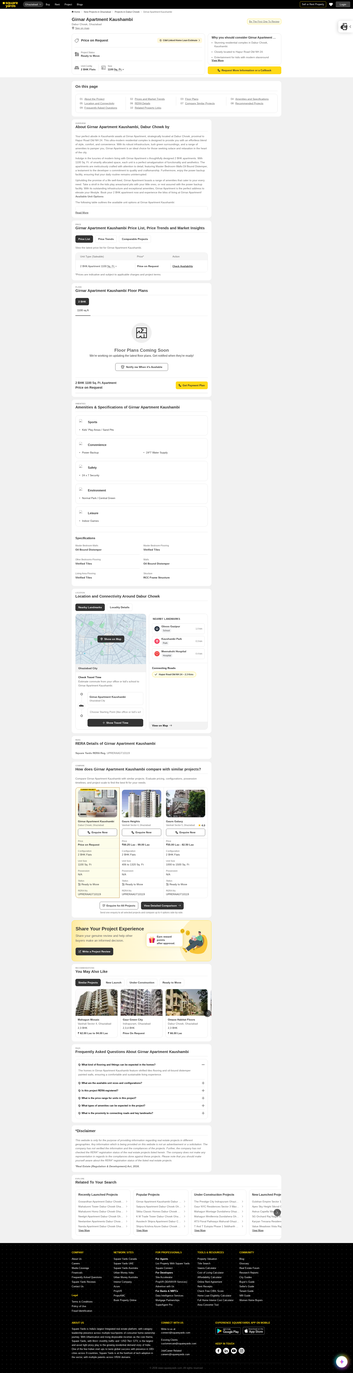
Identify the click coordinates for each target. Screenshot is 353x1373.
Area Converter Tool (208, 1304)
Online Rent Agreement (209, 1281)
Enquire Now (100, 832)
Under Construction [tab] (142, 982)
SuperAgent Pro (164, 1304)
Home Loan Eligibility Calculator (214, 1295)
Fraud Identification (82, 1310)
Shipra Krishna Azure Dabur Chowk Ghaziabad (159, 1226)
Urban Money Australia (126, 1277)
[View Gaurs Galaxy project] (185, 803)
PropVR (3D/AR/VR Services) (171, 1281)
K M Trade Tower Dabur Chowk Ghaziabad (159, 1216)
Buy (48, 4)
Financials (77, 1272)
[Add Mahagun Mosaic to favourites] (113, 993)
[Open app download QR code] (345, 26)
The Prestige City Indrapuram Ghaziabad (217, 1201)
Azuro (117, 1286)
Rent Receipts (205, 1286)
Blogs (80, 4)
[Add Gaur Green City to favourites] (158, 993)
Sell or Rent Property (313, 4)
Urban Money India (124, 1272)
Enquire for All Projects (120, 905)
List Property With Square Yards (173, 1263)
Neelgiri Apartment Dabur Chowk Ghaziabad (101, 1216)
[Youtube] (234, 1351)
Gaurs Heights (131, 821)
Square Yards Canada (125, 1259)
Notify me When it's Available (144, 367)
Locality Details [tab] (119, 607)
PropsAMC (119, 1295)
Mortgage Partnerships (168, 1300)
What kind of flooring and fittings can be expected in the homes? (119, 1064)
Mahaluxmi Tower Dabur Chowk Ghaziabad (101, 1206)
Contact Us (78, 1286)
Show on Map (112, 639)
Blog (241, 1259)
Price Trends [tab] (106, 239)
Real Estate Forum (249, 1268)
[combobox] (115, 712)
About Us (77, 1259)
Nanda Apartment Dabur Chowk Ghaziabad (101, 1226)
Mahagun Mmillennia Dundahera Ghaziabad (217, 1216)
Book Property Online (125, 1300)
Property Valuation (207, 1259)
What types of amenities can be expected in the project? (113, 1105)
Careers (76, 1263)
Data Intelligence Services (169, 1295)
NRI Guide (244, 1295)
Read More (81, 212)
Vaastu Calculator (206, 1268)
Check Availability (182, 266)
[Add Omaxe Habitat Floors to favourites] (203, 993)
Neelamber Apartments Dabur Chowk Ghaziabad (101, 1221)
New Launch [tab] (114, 982)
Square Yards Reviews (84, 1281)
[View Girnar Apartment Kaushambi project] (97, 803)
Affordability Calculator (209, 1277)
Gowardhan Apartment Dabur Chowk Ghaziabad (101, 1201)
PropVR (118, 1291)
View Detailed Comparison (160, 905)
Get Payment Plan (194, 385)
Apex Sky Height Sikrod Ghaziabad (272, 1206)
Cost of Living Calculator (210, 1272)
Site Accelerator (164, 1277)
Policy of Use (79, 1306)
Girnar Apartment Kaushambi (96, 821)
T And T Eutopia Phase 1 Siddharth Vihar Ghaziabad (217, 1226)
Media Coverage (80, 1268)
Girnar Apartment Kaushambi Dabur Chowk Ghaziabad (159, 1201)
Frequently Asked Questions (87, 1277)
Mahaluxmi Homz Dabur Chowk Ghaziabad (101, 1211)
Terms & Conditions (82, 1301)
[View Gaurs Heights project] (141, 803)
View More (218, 60)
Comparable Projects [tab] (135, 239)
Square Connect (164, 1268)
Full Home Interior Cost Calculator (215, 1300)
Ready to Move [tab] (172, 982)
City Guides (245, 1277)
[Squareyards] (10, 5)
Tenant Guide (246, 1291)
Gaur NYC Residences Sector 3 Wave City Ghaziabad (217, 1206)
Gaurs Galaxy (174, 821)
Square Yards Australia (126, 1268)
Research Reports (248, 1272)
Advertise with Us (165, 1286)
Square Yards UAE (124, 1263)
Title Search (203, 1263)
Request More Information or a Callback (246, 70)
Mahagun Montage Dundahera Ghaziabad (217, 1211)
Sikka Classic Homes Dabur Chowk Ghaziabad (159, 1211)
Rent (57, 4)
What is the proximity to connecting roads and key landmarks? (117, 1113)
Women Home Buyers (251, 1300)
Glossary (244, 1263)
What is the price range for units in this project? (109, 1098)
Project (68, 4)
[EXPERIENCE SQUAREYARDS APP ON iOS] (254, 1333)
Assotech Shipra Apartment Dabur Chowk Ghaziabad (159, 1221)
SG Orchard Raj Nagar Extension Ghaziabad (275, 1216)
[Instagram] (242, 1351)
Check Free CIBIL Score (210, 1291)
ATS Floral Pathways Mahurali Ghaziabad (217, 1221)
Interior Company (123, 1281)
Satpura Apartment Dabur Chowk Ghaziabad (159, 1206)
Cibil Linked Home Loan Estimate (180, 40)
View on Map (160, 725)
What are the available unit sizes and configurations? (112, 1083)
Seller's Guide (246, 1286)
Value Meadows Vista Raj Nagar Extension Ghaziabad (275, 1226)
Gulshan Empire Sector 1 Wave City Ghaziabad (275, 1201)
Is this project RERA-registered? (100, 1090)
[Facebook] (218, 1351)
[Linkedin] (226, 1351)
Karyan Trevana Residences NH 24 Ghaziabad (275, 1221)
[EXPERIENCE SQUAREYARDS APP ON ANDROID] (228, 1333)
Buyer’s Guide (246, 1281)
